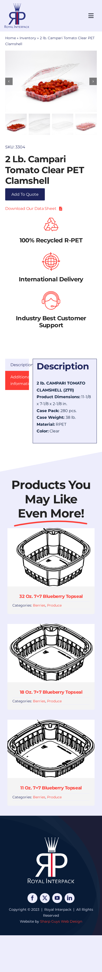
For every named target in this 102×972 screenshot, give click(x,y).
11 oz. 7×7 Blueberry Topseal (50, 788)
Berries (39, 605)
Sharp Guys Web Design (61, 921)
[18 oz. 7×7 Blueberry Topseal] (51, 627)
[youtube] (57, 898)
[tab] (17, 365)
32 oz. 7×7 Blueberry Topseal (50, 596)
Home (10, 38)
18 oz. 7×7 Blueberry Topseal (51, 692)
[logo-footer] (51, 837)
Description (19, 364)
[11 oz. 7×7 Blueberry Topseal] (51, 723)
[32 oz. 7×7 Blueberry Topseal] (51, 531)
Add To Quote (25, 194)
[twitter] (45, 898)
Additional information (19, 380)
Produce (54, 605)
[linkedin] (70, 898)
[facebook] (32, 898)
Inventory (28, 38)
